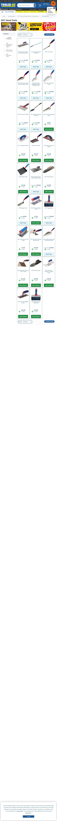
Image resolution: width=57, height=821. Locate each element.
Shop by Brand (11, 16)
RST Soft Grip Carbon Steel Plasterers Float (36, 177)
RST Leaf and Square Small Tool (36, 52)
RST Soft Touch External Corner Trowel (23, 271)
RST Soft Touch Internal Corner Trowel (36, 240)
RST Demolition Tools (10, 55)
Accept (28, 816)
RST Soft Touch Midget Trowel (23, 302)
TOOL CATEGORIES (9, 11)
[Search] (34, 5)
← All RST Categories (9, 38)
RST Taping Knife (49, 208)
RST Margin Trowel (23, 208)
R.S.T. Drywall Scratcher (23, 145)
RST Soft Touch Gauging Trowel (48, 115)
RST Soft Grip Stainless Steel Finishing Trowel (23, 52)
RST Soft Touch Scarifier (23, 114)
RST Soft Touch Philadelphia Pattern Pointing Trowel (36, 84)
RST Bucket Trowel (36, 145)
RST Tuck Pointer (49, 51)
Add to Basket (48, 129)
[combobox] (25, 5)
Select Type (23, 66)
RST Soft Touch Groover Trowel (23, 240)
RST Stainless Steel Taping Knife (36, 302)
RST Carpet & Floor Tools (10, 50)
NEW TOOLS (26, 11)
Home (4, 16)
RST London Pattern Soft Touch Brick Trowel (48, 240)
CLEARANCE (41, 11)
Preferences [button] (28, 813)
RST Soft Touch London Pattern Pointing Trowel (23, 84)
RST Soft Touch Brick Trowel (49, 84)
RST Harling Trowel (23, 176)
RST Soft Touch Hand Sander (49, 146)
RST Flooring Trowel (48, 176)
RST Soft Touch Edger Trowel (36, 208)
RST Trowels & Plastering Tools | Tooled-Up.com (28, 16)
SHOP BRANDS (19, 11)
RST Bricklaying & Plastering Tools (10, 45)
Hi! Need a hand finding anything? (50, 10)
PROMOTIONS (33, 11)
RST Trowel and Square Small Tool (36, 115)
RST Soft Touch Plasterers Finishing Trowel (49, 271)
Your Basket (46, 3)
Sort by (20, 34)
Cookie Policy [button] (20, 811)
